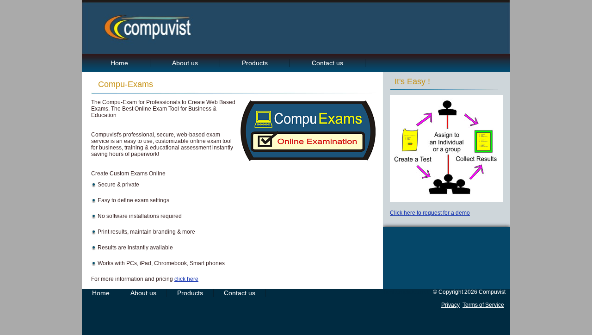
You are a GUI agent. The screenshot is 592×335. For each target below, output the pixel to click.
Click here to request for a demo (430, 213)
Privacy (450, 305)
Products (255, 63)
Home (119, 63)
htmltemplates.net (406, 292)
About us (185, 63)
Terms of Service (483, 305)
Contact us (327, 63)
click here (186, 279)
